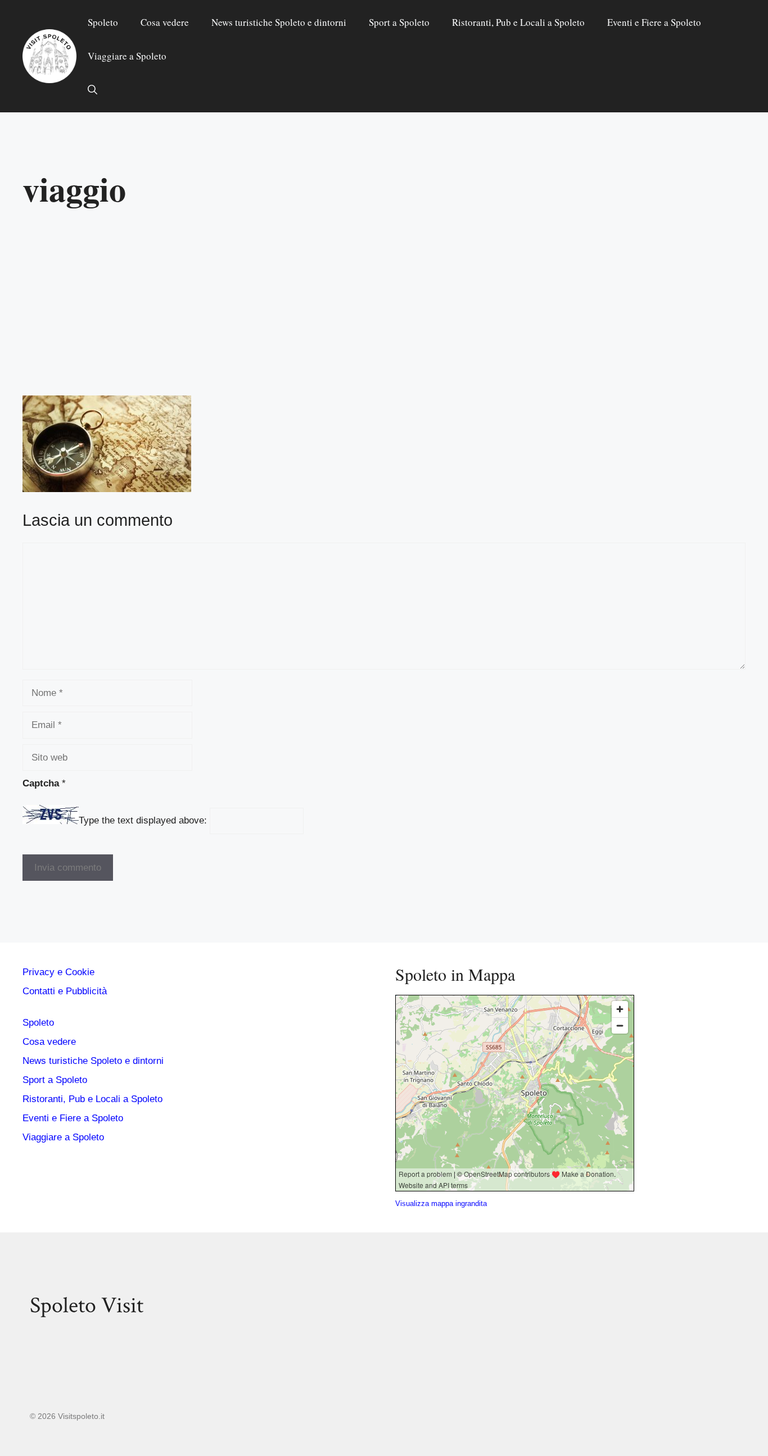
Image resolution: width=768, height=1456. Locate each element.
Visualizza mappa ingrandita (441, 1203)
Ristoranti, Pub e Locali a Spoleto (518, 22)
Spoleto (103, 22)
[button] (92, 90)
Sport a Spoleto (399, 22)
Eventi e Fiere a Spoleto (654, 22)
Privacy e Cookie (58, 972)
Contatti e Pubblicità (64, 991)
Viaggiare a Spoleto (127, 55)
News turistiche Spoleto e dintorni (278, 22)
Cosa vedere (165, 22)
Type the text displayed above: (143, 821)
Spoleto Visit (86, 1305)
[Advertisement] (384, 306)
